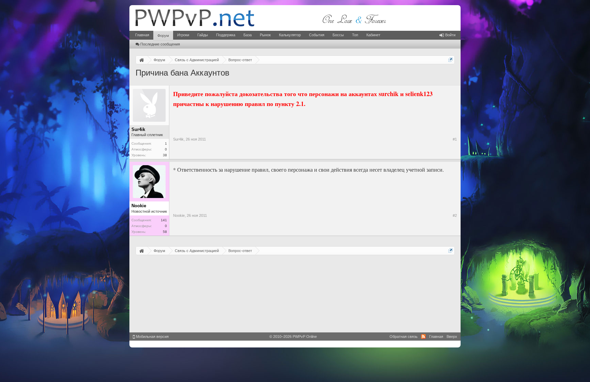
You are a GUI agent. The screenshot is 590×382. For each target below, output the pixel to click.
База (247, 35)
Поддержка (225, 35)
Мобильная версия (152, 336)
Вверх (452, 336)
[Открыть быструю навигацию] (450, 59)
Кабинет (373, 35)
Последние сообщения (160, 44)
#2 (455, 215)
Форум (163, 36)
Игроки (183, 35)
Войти (450, 35)
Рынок (265, 35)
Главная (142, 35)
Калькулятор (290, 35)
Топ (355, 35)
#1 (455, 139)
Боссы (338, 35)
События (316, 35)
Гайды (202, 35)
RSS (423, 336)
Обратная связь (404, 336)
